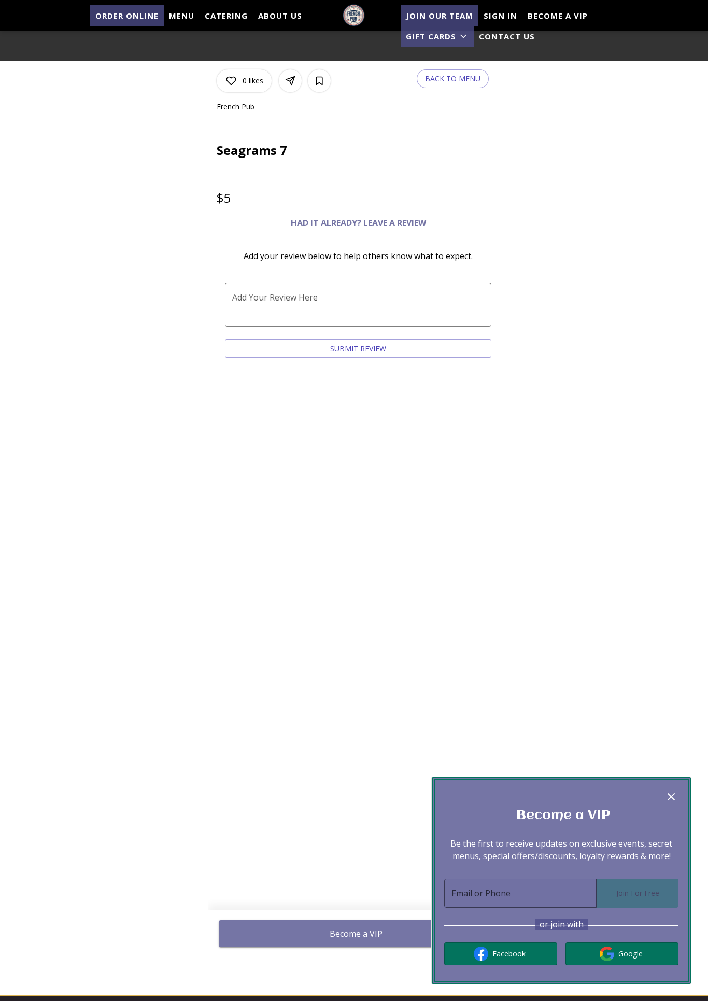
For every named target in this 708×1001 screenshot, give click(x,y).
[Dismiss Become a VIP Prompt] (671, 796)
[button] (437, 36)
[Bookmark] (319, 80)
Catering (226, 15)
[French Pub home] (354, 15)
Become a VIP (558, 15)
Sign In (500, 15)
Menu (181, 15)
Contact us (507, 36)
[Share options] (290, 80)
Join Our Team (439, 15)
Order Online (127, 15)
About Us (280, 15)
